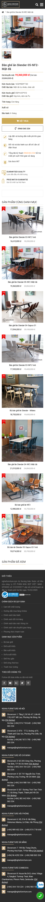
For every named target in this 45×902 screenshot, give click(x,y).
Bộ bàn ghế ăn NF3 (22, 505)
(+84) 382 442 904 (22, 798)
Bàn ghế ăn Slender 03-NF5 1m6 (22, 365)
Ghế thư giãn (9, 658)
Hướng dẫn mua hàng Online (15, 611)
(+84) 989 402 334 (15, 829)
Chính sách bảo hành (12, 615)
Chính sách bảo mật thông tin (16, 623)
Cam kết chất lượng (12, 607)
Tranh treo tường (11, 667)
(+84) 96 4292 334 (15, 855)
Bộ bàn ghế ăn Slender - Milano (22, 410)
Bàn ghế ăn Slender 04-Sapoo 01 (22, 325)
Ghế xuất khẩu (9, 646)
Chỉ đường (10, 720)
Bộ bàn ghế (8, 642)
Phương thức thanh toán (14, 631)
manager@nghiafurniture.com (19, 747)
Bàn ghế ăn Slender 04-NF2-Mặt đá (22, 464)
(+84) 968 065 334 (33, 855)
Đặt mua (23, 121)
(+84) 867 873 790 (22, 739)
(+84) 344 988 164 (22, 782)
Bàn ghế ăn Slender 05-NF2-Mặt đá (20, 12)
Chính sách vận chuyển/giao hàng (17, 627)
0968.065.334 (29, 153)
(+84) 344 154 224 (22, 766)
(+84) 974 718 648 (22, 723)
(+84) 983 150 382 (33, 887)
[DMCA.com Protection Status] (25, 594)
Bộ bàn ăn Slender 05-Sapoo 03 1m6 (22, 547)
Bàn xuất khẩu (9, 650)
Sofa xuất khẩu (10, 654)
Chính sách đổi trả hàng (13, 619)
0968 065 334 (23, 128)
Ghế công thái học (11, 663)
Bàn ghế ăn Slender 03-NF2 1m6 (22, 237)
